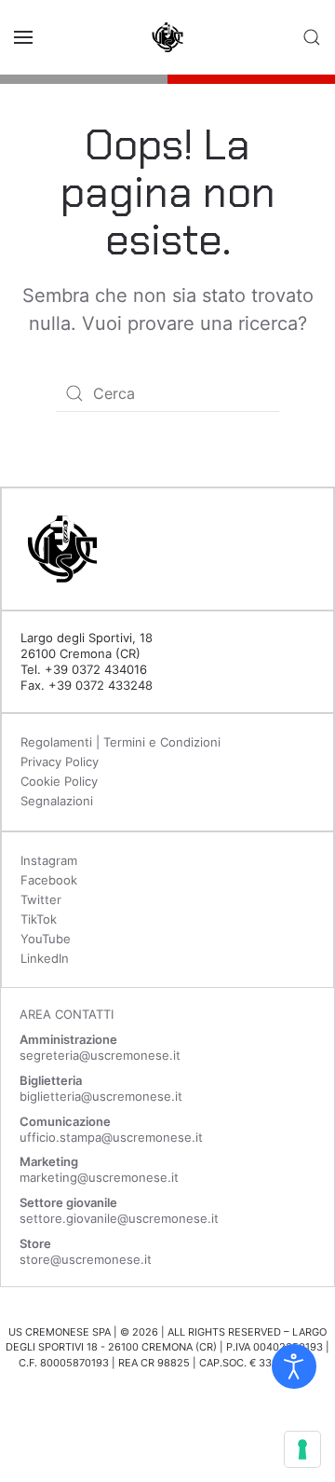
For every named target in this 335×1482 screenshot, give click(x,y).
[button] (23, 37)
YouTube (45, 938)
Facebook (48, 879)
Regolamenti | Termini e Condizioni (120, 741)
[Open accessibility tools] (294, 1366)
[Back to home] (167, 37)
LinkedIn (44, 958)
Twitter (40, 899)
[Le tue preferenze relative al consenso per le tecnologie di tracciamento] (302, 1449)
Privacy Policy (59, 761)
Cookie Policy (59, 781)
